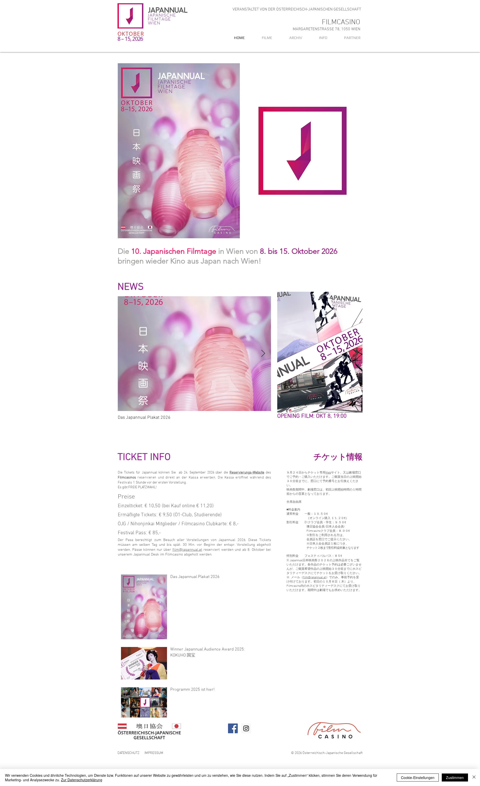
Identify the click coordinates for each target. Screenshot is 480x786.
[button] (291, 37)
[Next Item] (263, 354)
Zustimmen (455, 777)
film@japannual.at (187, 550)
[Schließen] (474, 777)
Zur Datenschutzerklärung (81, 779)
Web (328, 472)
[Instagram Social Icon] (246, 728)
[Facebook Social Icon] (233, 728)
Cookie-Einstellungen (417, 777)
